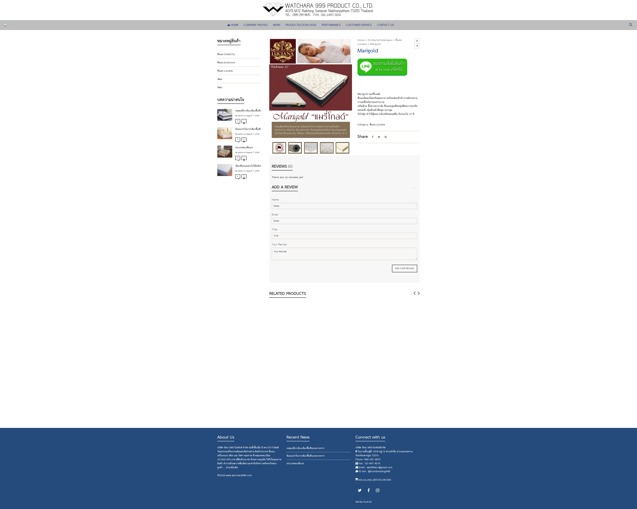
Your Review (279, 244)
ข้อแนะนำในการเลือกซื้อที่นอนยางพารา (247, 129)
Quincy (389, 396)
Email (275, 215)
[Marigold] (275, 44)
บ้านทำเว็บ (367, 502)
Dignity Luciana (357, 396)
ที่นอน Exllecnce (226, 63)
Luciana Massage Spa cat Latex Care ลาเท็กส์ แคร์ (286, 359)
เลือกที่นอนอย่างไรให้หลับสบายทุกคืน (247, 166)
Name (275, 200)
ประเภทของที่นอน (244, 147)
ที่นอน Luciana (377, 125)
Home (361, 40)
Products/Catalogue (380, 40)
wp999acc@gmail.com (379, 467)
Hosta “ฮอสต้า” (395, 375)
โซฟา (219, 87)
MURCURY (315, 354)
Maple (313, 416)
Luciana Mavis (356, 416)
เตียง (219, 79)
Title (274, 230)
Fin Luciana (354, 375)
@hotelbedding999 (379, 471)
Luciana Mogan (395, 354)
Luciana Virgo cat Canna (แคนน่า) (320, 377)
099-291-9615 (372, 459)
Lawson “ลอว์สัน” (358, 354)
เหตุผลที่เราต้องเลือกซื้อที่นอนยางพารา (247, 111)
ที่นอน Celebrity (226, 54)
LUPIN (276, 416)
